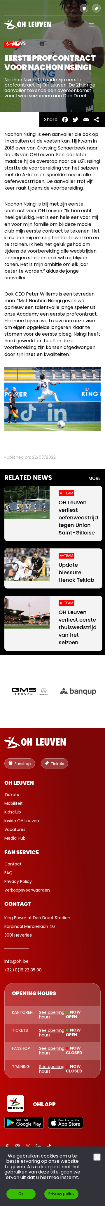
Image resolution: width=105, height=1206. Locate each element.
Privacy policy (61, 1193)
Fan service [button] (21, 852)
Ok (21, 1193)
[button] (91, 24)
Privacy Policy (18, 881)
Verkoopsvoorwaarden (27, 890)
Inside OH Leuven (21, 821)
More (94, 478)
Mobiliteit (13, 803)
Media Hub (15, 838)
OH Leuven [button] (19, 783)
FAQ (8, 873)
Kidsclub (12, 812)
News (19, 43)
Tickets (11, 795)
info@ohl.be (16, 961)
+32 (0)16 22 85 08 (23, 970)
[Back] (7, 43)
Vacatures (14, 829)
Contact (13, 864)
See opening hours (51, 1014)
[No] (97, 1157)
